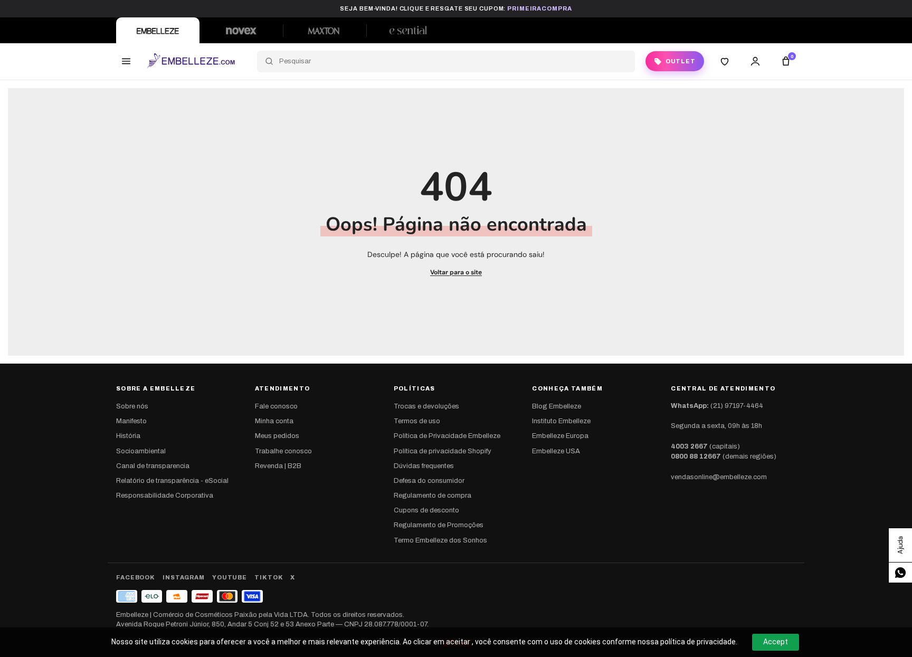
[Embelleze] (158, 30)
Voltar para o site (456, 272)
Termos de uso (417, 421)
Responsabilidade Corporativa (164, 495)
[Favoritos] (725, 61)
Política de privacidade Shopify (442, 451)
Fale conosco (276, 406)
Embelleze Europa (560, 436)
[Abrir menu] (126, 61)
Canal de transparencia (152, 466)
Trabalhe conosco (283, 451)
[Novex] (241, 30)
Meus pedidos (277, 436)
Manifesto (131, 421)
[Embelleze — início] (191, 61)
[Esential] (408, 30)
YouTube (229, 577)
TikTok (268, 577)
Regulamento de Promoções (438, 525)
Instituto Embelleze (561, 421)
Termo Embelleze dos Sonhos (440, 540)
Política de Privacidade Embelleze (447, 436)
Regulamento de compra (432, 495)
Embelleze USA (556, 451)
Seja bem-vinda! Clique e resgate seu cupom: (456, 8)
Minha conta (274, 421)
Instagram (184, 577)
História (128, 436)
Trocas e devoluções (426, 406)
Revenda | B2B (278, 466)
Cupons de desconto (426, 510)
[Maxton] (324, 30)
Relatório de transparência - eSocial (172, 480)
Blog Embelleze (556, 406)
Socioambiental (141, 451)
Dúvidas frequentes (424, 466)
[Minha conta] (755, 61)
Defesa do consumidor (429, 480)
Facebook (135, 577)
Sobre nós (132, 406)
